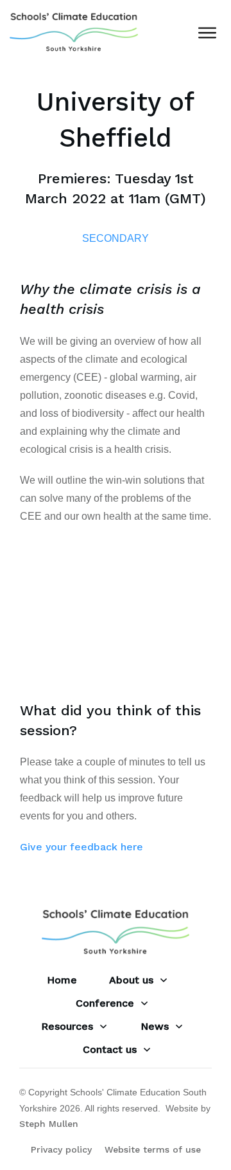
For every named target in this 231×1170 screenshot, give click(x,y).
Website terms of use (153, 1149)
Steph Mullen (48, 1124)
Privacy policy (61, 1149)
